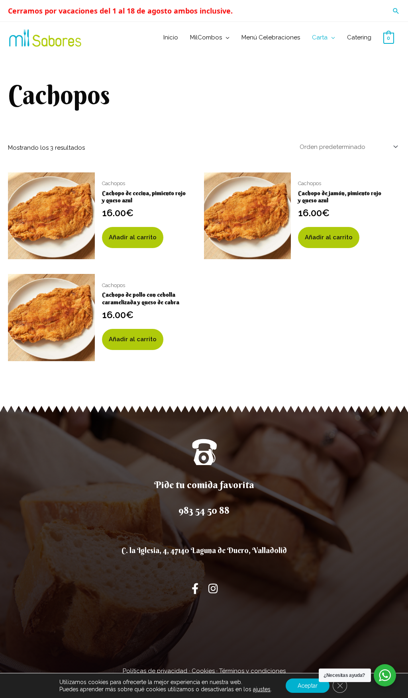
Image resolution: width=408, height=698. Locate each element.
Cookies (203, 671)
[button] (396, 11)
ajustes (262, 689)
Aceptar (308, 685)
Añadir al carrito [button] (133, 237)
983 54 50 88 (204, 510)
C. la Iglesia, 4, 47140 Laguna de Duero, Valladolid (204, 550)
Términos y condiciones (252, 671)
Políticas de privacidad (155, 671)
